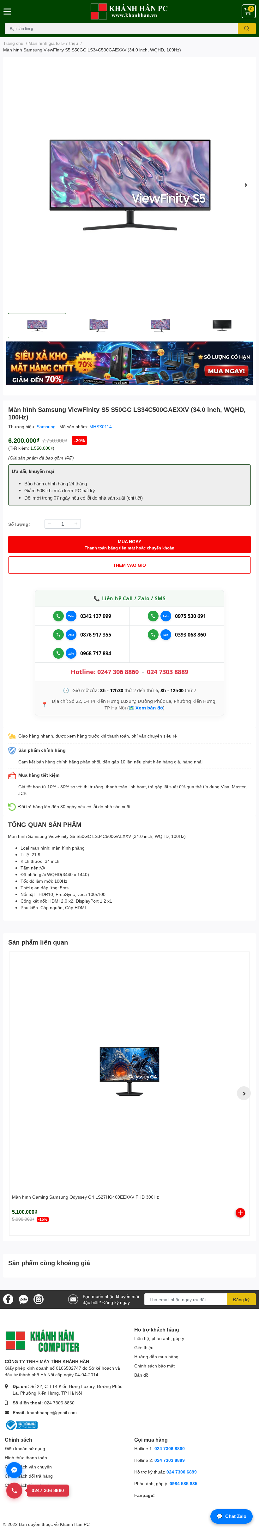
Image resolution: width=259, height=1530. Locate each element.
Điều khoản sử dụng (25, 1448)
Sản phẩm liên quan (38, 942)
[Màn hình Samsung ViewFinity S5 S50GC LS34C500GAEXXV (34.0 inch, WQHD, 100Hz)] (129, 185)
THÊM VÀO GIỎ (129, 565)
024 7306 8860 (59, 1402)
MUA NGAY (129, 544)
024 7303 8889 (167, 671)
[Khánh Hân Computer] (129, 11)
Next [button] (246, 185)
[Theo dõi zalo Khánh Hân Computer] (23, 1299)
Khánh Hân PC (75, 1524)
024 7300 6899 (181, 1471)
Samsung (47, 426)
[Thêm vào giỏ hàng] (240, 1213)
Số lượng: (19, 524)
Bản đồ (141, 1375)
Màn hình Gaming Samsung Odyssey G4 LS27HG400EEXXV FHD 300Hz (85, 1197)
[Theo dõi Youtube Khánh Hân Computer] (38, 1299)
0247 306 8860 (118, 671)
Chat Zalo (231, 1516)
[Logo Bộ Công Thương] (21, 1424)
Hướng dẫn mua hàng (156, 1356)
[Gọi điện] (58, 616)
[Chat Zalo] (71, 616)
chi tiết (134, 498)
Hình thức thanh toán (26, 1457)
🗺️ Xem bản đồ (146, 707)
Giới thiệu (144, 1347)
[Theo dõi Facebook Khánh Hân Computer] (8, 1299)
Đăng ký (241, 1299)
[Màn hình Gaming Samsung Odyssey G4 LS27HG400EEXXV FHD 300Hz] (129, 1071)
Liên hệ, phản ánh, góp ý (159, 1338)
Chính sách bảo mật (154, 1365)
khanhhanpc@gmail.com (52, 1412)
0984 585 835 (183, 1483)
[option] (129, 185)
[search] (247, 28)
